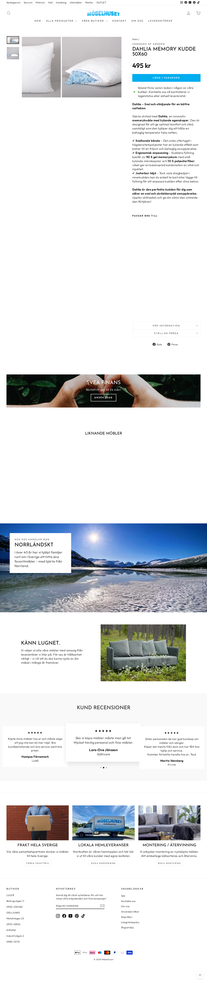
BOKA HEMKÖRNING (103, 863)
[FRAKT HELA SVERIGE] (37, 822)
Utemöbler (76, 2)
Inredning (61, 2)
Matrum (40, 2)
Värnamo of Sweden (148, 43)
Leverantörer (160, 20)
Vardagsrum (13, 2)
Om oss (137, 20)
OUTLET (101, 2)
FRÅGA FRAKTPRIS (37, 863)
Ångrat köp (127, 927)
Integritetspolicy (130, 922)
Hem (37, 20)
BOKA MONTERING (169, 863)
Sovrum (28, 2)
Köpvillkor (127, 916)
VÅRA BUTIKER (93, 20)
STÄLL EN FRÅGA (166, 333)
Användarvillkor (130, 911)
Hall (50, 2)
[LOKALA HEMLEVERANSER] (103, 822)
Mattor (89, 2)
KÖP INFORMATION (166, 325)
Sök (123, 895)
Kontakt (119, 20)
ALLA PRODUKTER (60, 20)
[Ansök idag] (103, 391)
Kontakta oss (128, 901)
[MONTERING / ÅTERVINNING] (169, 822)
